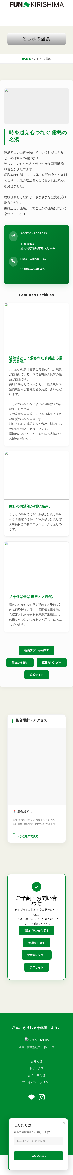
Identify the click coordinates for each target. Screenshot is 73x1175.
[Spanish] (46, 1117)
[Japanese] (42, 1117)
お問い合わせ (36, 1075)
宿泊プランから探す (36, 650)
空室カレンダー (51, 662)
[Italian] (38, 1117)
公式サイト (36, 674)
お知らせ (36, 1061)
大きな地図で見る (28, 836)
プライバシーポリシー (36, 1082)
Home (26, 58)
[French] (35, 1117)
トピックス (36, 1068)
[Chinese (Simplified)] (27, 1117)
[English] (31, 1117)
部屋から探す (20, 662)
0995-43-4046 (32, 269)
